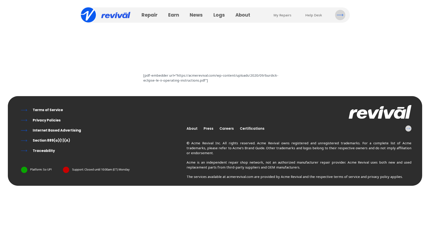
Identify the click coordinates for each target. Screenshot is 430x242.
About (242, 15)
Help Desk (313, 15)
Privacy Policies (47, 120)
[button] (340, 15)
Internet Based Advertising (57, 130)
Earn (173, 15)
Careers (226, 128)
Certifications (252, 128)
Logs (219, 15)
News (196, 15)
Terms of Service (48, 110)
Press (208, 128)
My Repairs (282, 15)
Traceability (44, 150)
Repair (149, 15)
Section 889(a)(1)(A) (51, 140)
